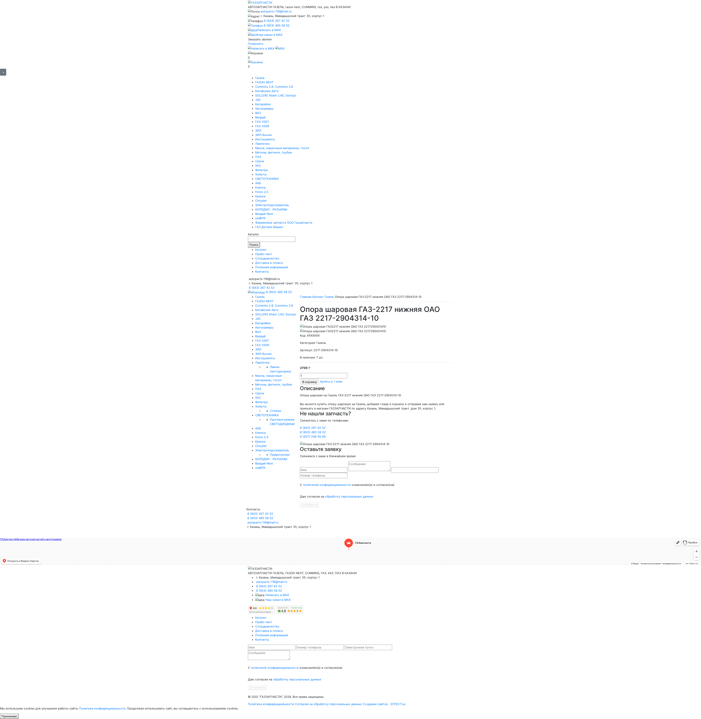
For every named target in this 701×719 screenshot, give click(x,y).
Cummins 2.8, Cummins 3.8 (274, 86)
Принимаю (9, 716)
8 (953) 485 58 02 (277, 25)
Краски (260, 196)
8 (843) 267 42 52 (277, 20)
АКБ (258, 183)
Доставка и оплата (269, 263)
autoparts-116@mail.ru (276, 11)
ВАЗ (258, 113)
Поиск (253, 244)
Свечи (259, 161)
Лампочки (262, 143)
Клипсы (260, 187)
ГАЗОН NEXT (264, 82)
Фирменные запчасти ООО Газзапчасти (283, 222)
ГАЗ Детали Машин (269, 227)
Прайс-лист (263, 254)
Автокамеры (264, 108)
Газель (260, 78)
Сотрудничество (267, 258)
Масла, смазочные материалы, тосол (282, 148)
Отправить (309, 504)
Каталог (261, 249)
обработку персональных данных (349, 496)
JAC (258, 100)
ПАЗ (258, 157)
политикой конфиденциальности (327, 485)
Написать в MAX (277, 595)
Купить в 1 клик (331, 382)
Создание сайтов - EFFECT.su (384, 704)
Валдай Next (264, 214)
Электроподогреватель (272, 205)
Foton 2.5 (261, 192)
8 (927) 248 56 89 (313, 436)
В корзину (309, 382)
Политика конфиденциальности (271, 704)
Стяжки (275, 411)
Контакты (262, 271)
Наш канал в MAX (278, 600)
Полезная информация (271, 267)
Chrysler (261, 200)
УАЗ (258, 165)
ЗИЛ (258, 130)
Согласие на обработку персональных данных (328, 704)
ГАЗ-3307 (262, 122)
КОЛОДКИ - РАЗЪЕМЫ (271, 209)
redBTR (260, 218)
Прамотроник (280, 454)
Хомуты (261, 174)
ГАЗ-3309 (262, 126)
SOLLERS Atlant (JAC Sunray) (275, 95)
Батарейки (263, 104)
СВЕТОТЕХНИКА (267, 179)
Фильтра (261, 170)
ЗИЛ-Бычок (263, 135)
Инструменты (265, 139)
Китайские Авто (267, 91)
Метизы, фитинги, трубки (273, 152)
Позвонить (255, 43)
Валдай (260, 117)
